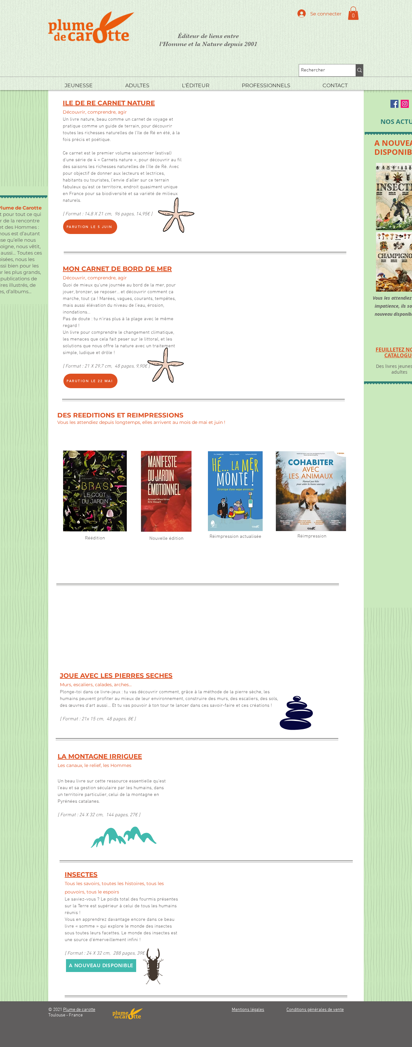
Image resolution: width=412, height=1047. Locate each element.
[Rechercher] (359, 70)
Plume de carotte (79, 1010)
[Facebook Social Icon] (394, 104)
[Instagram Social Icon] (405, 104)
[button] (353, 13)
